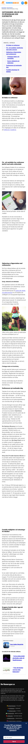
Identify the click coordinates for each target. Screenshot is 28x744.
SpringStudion (12, 711)
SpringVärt (10, 716)
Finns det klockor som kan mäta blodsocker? (18, 670)
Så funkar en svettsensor (13, 45)
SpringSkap (12, 708)
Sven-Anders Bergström (16, 644)
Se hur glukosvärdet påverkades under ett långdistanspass (19, 658)
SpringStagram (12, 721)
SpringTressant (12, 706)
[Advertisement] (14, 146)
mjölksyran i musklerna (10, 130)
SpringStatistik (10, 718)
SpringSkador (10, 713)
